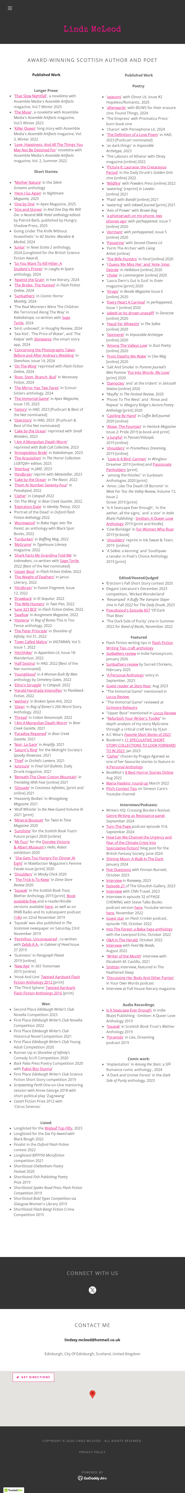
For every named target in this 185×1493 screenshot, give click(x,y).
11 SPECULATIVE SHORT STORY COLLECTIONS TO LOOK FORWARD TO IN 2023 (141, 745)
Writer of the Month (124, 956)
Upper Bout (25, 571)
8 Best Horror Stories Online (149, 772)
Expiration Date (28, 506)
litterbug (22, 468)
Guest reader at (128, 685)
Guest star (115, 918)
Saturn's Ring (26, 749)
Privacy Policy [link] (92, 1452)
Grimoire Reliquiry (121, 707)
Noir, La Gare (26, 744)
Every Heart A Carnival (126, 302)
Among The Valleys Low (127, 345)
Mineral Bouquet (29, 820)
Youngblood (25, 674)
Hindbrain (23, 474)
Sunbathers (25, 295)
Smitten (113, 966)
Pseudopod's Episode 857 (128, 610)
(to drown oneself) (130, 313)
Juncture (22, 766)
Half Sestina (25, 663)
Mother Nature (28, 182)
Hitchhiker (23, 652)
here (138, 907)
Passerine (115, 242)
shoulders (115, 448)
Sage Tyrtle (69, 560)
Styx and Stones (28, 209)
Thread (21, 717)
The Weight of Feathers (34, 576)
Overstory (23, 420)
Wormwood (25, 522)
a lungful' (115, 437)
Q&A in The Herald (122, 939)
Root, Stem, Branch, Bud (35, 376)
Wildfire (113, 183)
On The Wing (25, 366)
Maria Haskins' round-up (127, 783)
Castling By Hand (121, 415)
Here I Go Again (28, 193)
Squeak (113, 1026)
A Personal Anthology (125, 675)
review (121, 653)
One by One (25, 204)
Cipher (20, 495)
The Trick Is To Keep (32, 879)
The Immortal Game (32, 398)
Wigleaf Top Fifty (58, 1128)
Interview (114, 880)
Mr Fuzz (21, 841)
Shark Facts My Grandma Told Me (43, 555)
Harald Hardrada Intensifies (38, 690)
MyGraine (23, 544)
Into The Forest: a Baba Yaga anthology (139, 929)
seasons (114, 96)
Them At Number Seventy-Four (41, 485)
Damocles (115, 383)
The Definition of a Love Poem (132, 134)
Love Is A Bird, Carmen (127, 458)
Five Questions (118, 869)
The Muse (23, 112)
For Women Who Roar (155, 529)
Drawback (23, 598)
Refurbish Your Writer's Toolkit (134, 718)
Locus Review (118, 696)
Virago (112, 291)
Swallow (21, 614)
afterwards (116, 107)
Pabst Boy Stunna (37, 1068)
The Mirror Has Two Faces (37, 387)
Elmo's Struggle (28, 685)
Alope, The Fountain (124, 426)
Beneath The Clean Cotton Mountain (45, 776)
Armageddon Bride (31, 452)
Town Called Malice (31, 641)
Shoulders (23, 874)
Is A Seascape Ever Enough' (129, 1010)
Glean (20, 706)
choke (112, 275)
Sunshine (22, 830)
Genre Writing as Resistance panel (135, 815)
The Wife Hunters (29, 603)
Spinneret (115, 334)
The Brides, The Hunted (35, 285)
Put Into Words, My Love (148, 372)
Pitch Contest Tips (121, 788)
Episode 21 (116, 885)
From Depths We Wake (126, 356)
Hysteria (22, 620)
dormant (114, 231)
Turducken (24, 539)
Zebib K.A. (30, 944)
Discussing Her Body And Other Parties (140, 977)
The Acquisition (28, 458)
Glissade (22, 787)
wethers (21, 701)
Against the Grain (29, 279)
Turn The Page (119, 826)
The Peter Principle (31, 631)
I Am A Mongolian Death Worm (41, 441)
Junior (20, 247)
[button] (9, 8)
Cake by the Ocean (30, 431)
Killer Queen (25, 128)
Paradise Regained (30, 733)
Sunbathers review (122, 664)
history (21, 409)
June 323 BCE (26, 609)
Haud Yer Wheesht (123, 323)
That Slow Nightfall (30, 95)
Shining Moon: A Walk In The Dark (134, 858)
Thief (19, 760)
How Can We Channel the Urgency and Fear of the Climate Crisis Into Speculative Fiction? (139, 843)
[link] (92, 1291)
